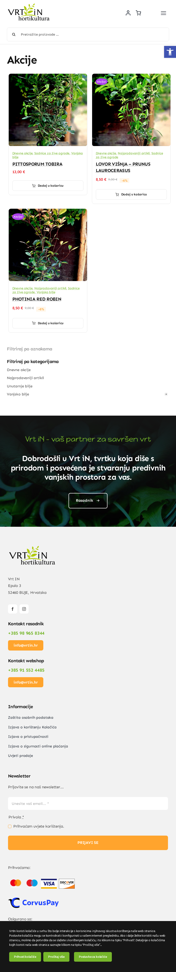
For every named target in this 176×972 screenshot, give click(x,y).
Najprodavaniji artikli (134, 153)
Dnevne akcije (22, 153)
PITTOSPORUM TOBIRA (37, 164)
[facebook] (12, 609)
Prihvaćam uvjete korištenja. (38, 826)
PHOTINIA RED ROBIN (36, 299)
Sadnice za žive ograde (51, 153)
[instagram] (24, 609)
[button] (170, 52)
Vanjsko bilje (46, 292)
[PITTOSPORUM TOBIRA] (48, 77)
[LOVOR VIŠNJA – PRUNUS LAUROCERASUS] (131, 77)
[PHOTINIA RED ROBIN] (48, 212)
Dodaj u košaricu (51, 186)
